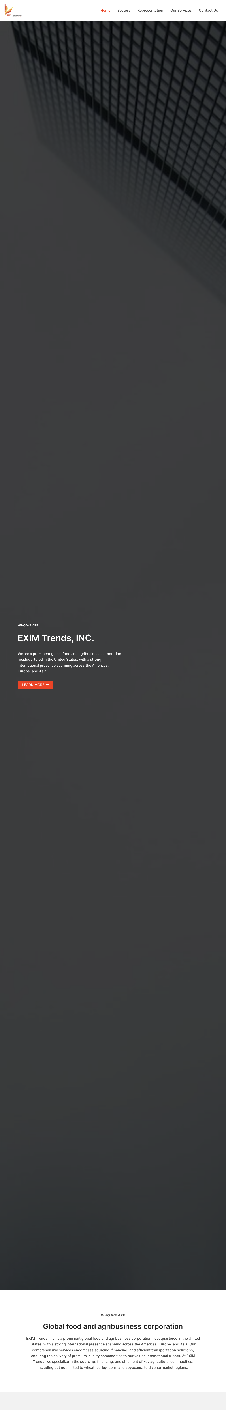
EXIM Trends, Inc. (31, 10)
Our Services (181, 10)
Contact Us (208, 10)
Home (105, 10)
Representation (150, 10)
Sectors (123, 10)
